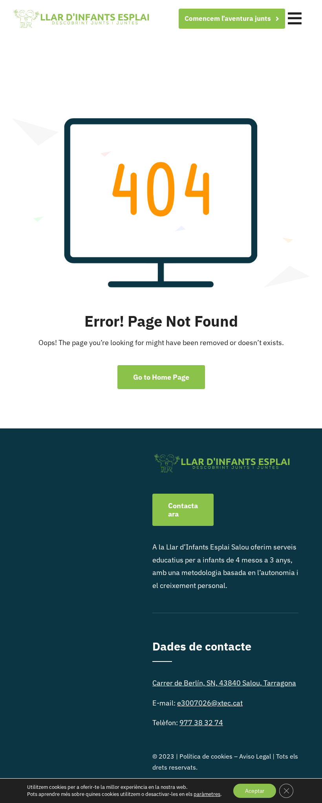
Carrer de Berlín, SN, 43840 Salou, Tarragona (224, 682)
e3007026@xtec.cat (210, 702)
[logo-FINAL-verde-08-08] (81, 10)
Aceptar (254, 790)
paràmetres (207, 794)
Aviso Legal (255, 756)
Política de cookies (205, 756)
